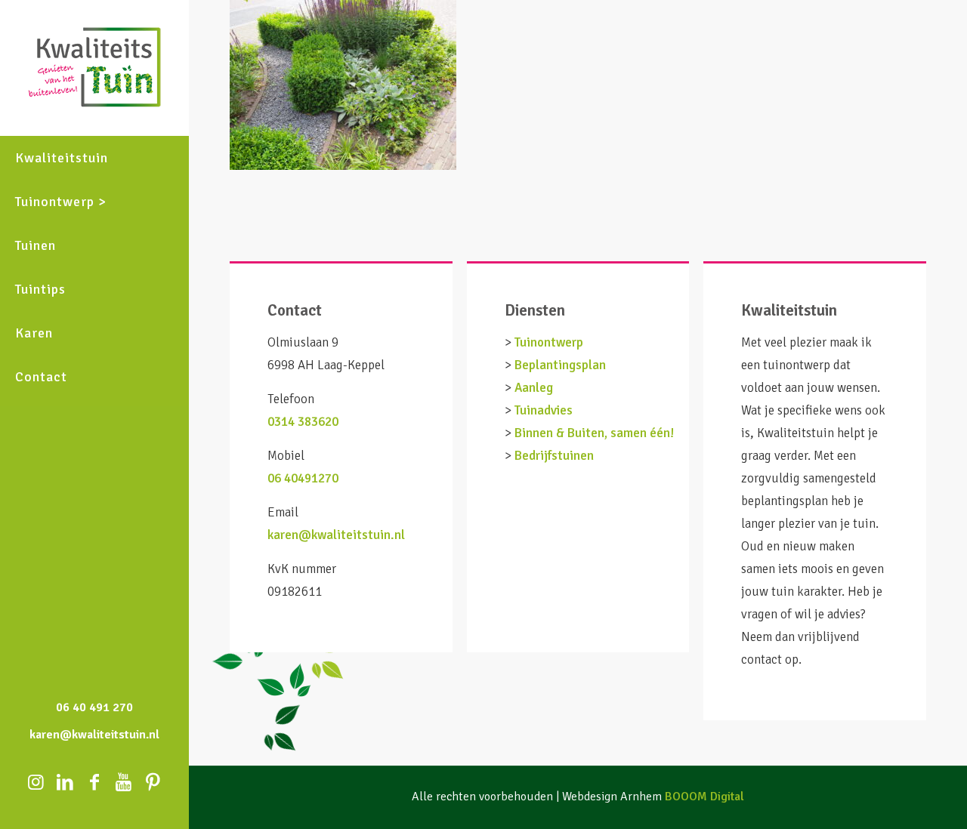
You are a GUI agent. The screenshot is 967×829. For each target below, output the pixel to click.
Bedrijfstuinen (554, 456)
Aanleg (533, 388)
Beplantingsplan (560, 365)
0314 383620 (302, 422)
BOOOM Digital (704, 796)
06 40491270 (302, 478)
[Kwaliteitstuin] (94, 68)
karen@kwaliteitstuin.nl (336, 535)
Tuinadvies (543, 410)
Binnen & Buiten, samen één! (594, 433)
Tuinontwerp (548, 342)
